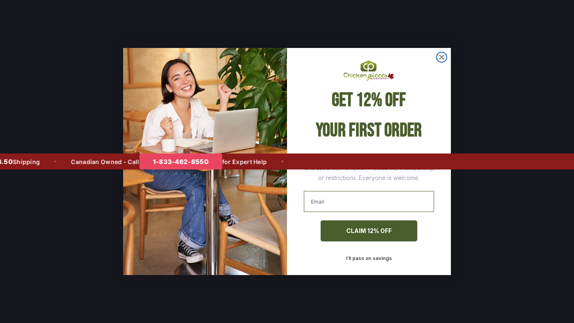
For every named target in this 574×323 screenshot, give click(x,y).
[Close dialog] (442, 57)
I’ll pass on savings (369, 258)
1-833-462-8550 (174, 162)
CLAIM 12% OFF (369, 230)
